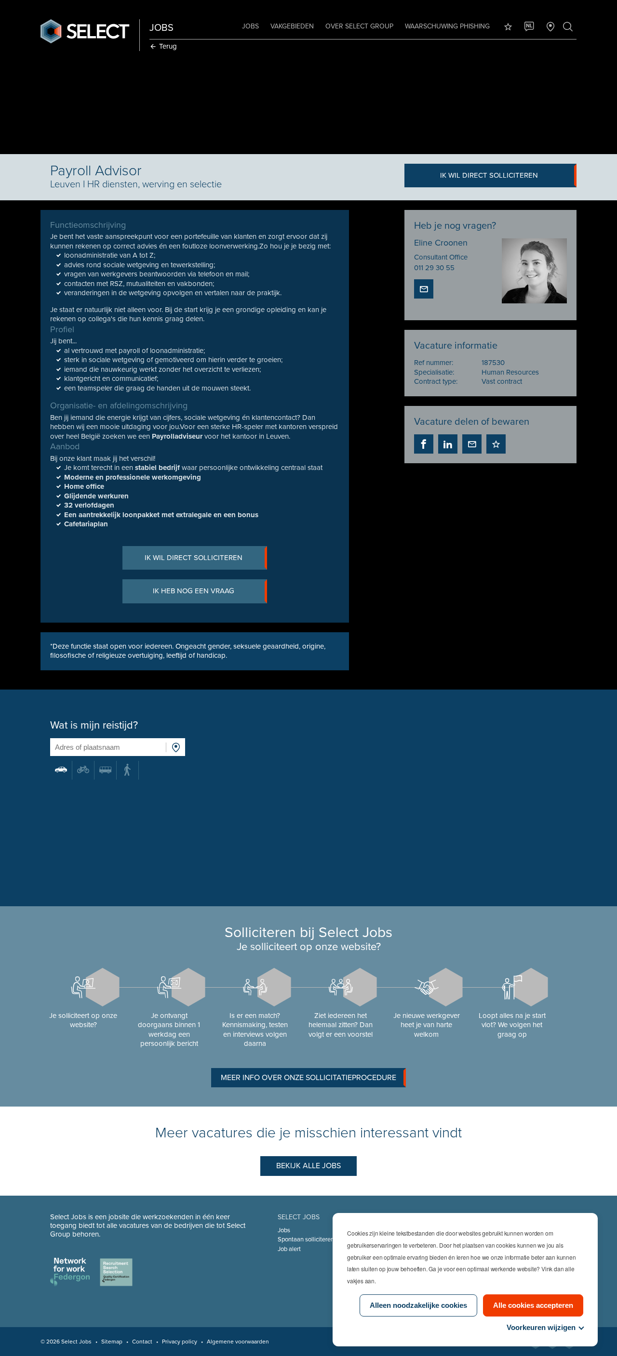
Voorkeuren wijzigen (541, 1327)
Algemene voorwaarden (238, 1341)
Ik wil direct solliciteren (489, 175)
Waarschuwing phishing (447, 26)
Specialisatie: (434, 372)
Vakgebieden (292, 26)
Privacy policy (179, 1341)
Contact (142, 1341)
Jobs (250, 26)
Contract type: (435, 381)
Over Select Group (359, 26)
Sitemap (111, 1341)
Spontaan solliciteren (306, 1239)
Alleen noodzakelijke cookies (418, 1305)
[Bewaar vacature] (496, 444)
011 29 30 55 (434, 267)
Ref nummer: (433, 362)
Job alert (289, 1249)
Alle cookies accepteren (533, 1305)
